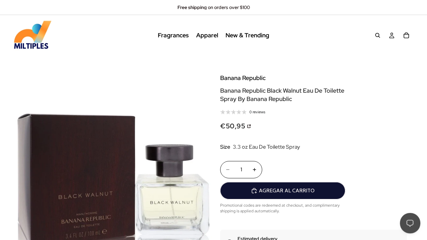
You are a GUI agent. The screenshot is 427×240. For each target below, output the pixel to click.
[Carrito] (406, 35)
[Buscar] (377, 35)
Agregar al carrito (287, 190)
